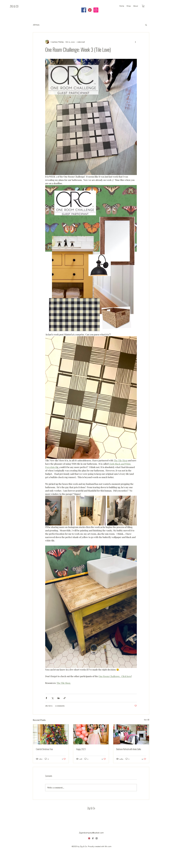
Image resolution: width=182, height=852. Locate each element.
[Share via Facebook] (46, 698)
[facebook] (93, 838)
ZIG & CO (14, 6)
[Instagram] (95, 10)
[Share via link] (64, 698)
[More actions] (135, 41)
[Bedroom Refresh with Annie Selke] (131, 734)
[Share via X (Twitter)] (52, 698)
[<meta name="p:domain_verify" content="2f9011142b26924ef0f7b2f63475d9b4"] (89, 10)
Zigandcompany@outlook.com (91, 833)
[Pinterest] (89, 838)
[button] (143, 6)
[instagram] (96, 838)
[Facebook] (83, 10)
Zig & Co (91, 808)
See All (146, 719)
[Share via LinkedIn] (58, 698)
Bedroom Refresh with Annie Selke (128, 749)
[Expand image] (60, 510)
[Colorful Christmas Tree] (51, 734)
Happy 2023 (81, 749)
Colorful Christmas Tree (44, 749)
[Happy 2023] (91, 734)
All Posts (36, 25)
